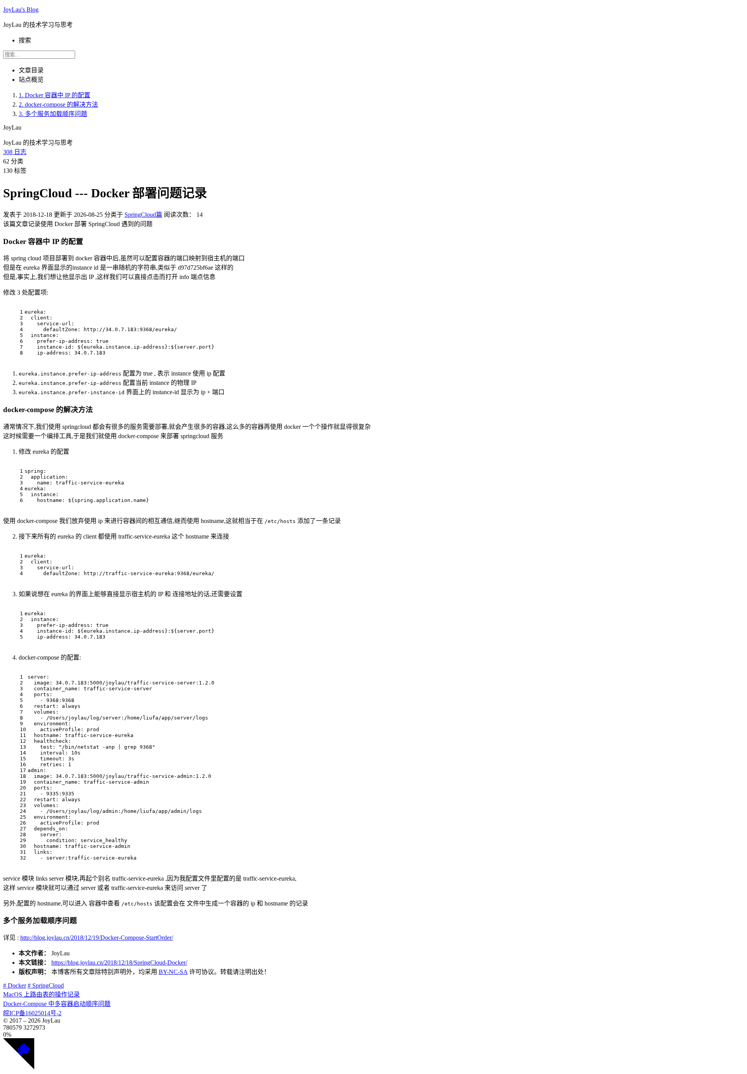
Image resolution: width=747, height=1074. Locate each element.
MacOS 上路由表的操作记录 (41, 994)
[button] (373, 1034)
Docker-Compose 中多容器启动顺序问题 (56, 1003)
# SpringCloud (46, 985)
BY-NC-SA (173, 972)
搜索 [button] (25, 40)
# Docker (14, 985)
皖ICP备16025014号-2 (32, 1013)
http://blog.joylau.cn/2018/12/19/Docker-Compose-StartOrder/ (96, 937)
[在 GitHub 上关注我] (18, 1067)
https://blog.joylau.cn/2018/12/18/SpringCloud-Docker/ (119, 962)
